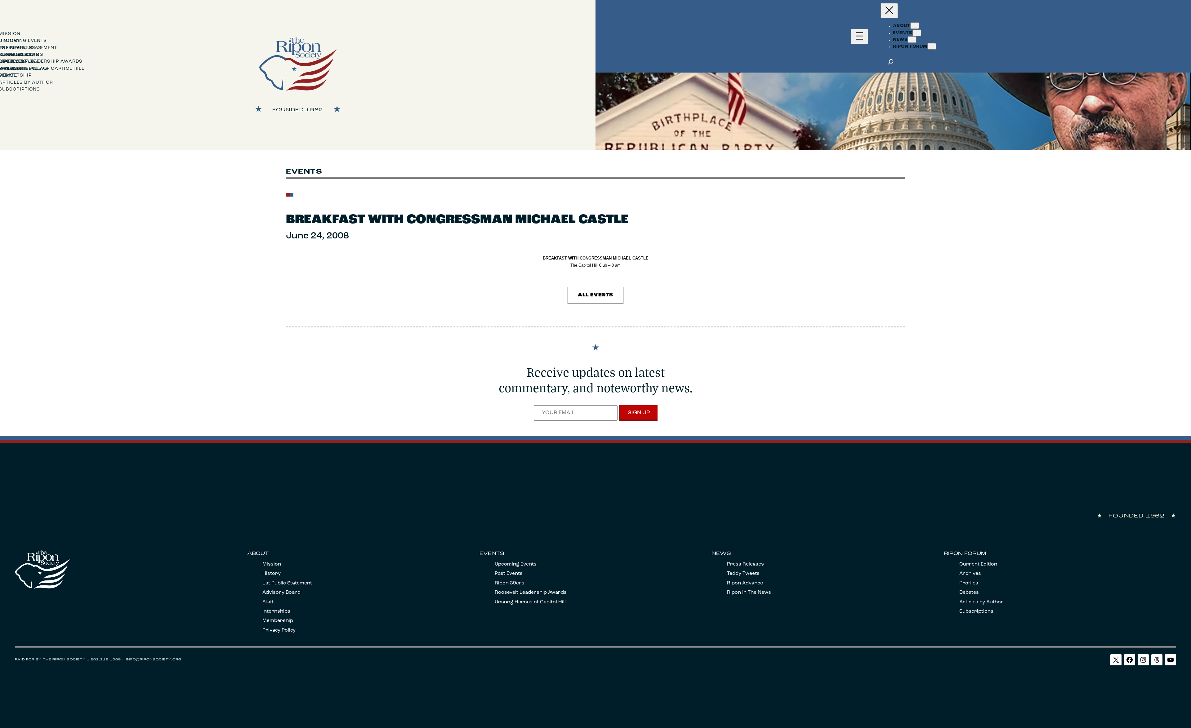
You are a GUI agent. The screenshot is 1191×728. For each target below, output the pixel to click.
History (271, 573)
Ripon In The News (749, 592)
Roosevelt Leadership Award (529, 592)
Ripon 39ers (509, 583)
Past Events (509, 573)
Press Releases (745, 564)
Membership (277, 620)
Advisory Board (281, 592)
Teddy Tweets (743, 573)
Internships (276, 611)
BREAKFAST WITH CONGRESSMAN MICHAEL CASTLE (457, 220)
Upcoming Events (516, 564)
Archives (970, 573)
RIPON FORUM (965, 553)
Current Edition (978, 564)
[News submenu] (912, 39)
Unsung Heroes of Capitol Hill (530, 602)
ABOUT (258, 553)
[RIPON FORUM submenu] (931, 46)
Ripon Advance (745, 583)
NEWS (721, 553)
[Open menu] (859, 36)
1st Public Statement (287, 583)
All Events (595, 295)
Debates (969, 592)
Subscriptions (976, 611)
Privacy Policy (279, 630)
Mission (271, 564)
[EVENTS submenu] (916, 32)
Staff (268, 602)
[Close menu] (889, 10)
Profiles (968, 583)
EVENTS (492, 553)
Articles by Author (981, 602)
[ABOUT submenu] (914, 25)
